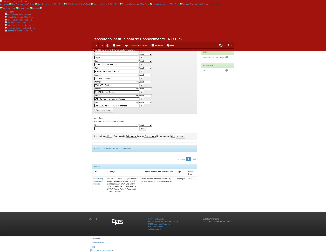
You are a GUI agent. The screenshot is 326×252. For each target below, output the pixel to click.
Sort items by (119, 136)
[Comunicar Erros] (41, 8)
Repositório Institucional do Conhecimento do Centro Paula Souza (114, 50)
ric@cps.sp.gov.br (155, 229)
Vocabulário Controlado (136, 45)
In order (140, 136)
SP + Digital (4, 4)
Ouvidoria (96, 238)
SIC (93, 247)
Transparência (98, 243)
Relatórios (157, 45)
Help (170, 45)
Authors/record (163, 136)
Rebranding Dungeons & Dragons (98, 181)
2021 (205, 71)
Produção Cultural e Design (213, 57)
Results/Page (100, 136)
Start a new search (103, 110)
